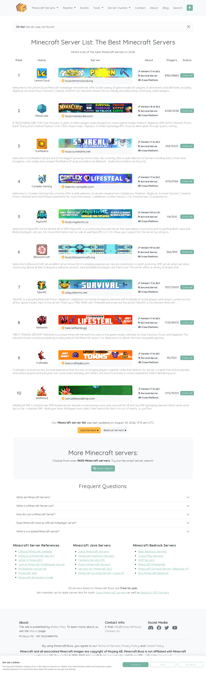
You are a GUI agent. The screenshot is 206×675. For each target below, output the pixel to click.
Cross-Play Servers (150, 555)
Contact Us (112, 631)
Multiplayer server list (32, 568)
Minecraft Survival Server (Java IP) (101, 573)
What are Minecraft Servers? (33, 497)
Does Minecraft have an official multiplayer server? (46, 522)
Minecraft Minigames (151, 564)
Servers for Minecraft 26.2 (95, 568)
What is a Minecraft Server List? (35, 505)
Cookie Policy (155, 645)
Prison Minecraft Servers (94, 564)
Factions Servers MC (91, 560)
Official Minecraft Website (35, 551)
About (33, 631)
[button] (69, 7)
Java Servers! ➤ (89, 430)
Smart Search (104, 468)
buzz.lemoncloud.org (79, 80)
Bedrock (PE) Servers (154, 592)
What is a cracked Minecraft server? (37, 531)
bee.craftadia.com (77, 363)
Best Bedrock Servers (152, 551)
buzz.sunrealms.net (77, 151)
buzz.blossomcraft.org (80, 257)
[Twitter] (166, 628)
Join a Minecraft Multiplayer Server (41, 564)
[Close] (189, 26)
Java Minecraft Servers (93, 551)
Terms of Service (109, 645)
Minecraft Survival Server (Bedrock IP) (163, 568)
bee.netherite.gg (76, 328)
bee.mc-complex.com (79, 186)
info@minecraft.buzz (127, 626)
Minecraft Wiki (27, 573)
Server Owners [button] (118, 8)
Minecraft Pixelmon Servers (96, 555)
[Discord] (151, 628)
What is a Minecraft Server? (36, 555)
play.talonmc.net (76, 292)
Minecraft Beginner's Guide (35, 577)
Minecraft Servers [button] (44, 8)
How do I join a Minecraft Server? (35, 514)
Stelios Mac (58, 626)
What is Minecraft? (30, 560)
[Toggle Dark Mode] (190, 8)
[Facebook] (159, 628)
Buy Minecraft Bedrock (153, 573)
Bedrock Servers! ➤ (115, 430)
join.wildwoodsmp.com (80, 398)
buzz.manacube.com (79, 116)
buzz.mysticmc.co (76, 222)
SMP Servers (146, 560)
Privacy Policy (130, 645)
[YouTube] (174, 628)
